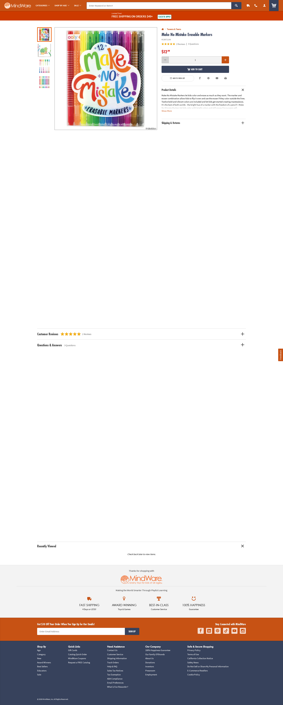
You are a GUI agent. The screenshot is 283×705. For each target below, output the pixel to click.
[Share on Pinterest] (208, 78)
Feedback (280, 355)
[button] (106, 78)
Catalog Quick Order (77, 654)
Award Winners (44, 662)
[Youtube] (234, 631)
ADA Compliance (114, 678)
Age (39, 650)
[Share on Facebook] (200, 78)
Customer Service (115, 654)
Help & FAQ (112, 666)
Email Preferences (115, 682)
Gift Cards (72, 650)
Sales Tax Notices (115, 670)
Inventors (149, 666)
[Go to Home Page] (163, 29)
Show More (167, 110)
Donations (150, 662)
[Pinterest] (217, 631)
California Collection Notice (200, 658)
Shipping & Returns (171, 123)
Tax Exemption (114, 674)
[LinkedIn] (209, 631)
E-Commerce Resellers (197, 670)
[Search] (236, 5)
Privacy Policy (193, 650)
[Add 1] (225, 59)
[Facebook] (201, 631)
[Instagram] (243, 631)
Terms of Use (193, 654)
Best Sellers (42, 666)
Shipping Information (117, 658)
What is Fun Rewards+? (117, 686)
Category (41, 654)
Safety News (193, 662)
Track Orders (113, 662)
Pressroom (150, 670)
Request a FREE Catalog (79, 662)
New (39, 658)
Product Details (169, 90)
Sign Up (132, 631)
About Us (149, 658)
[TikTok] (226, 631)
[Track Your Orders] (248, 5)
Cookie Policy (193, 674)
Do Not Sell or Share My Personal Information (208, 666)
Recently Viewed (46, 546)
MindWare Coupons (77, 658)
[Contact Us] (256, 5)
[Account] (264, 5)
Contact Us (112, 650)
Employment (151, 674)
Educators (41, 670)
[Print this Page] (225, 78)
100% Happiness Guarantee (157, 650)
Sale (39, 674)
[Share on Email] (217, 78)
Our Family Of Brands (155, 654)
